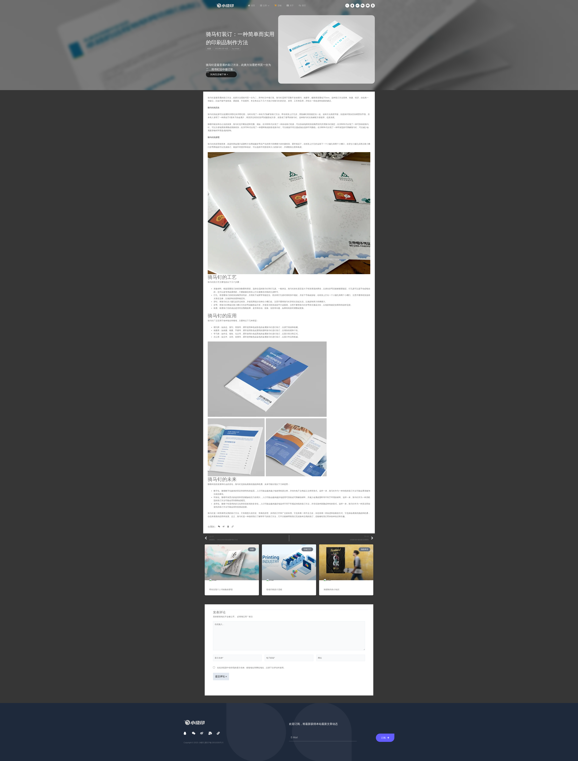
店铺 (279, 5)
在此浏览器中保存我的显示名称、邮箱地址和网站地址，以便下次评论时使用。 (251, 668)
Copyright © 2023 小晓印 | (194, 743)
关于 (292, 5)
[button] (347, 6)
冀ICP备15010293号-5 (214, 743)
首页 (253, 5)
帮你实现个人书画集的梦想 (221, 589)
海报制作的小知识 (331, 589)
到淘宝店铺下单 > (219, 74)
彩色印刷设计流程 (274, 589)
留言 (304, 5)
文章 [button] (265, 5)
